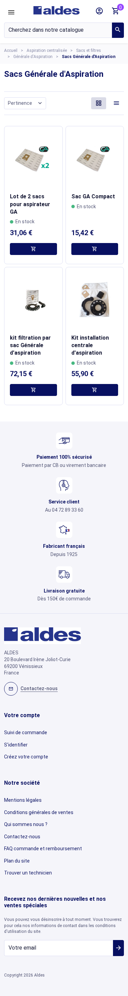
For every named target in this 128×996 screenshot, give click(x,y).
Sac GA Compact (93, 196)
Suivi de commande (25, 732)
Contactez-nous (22, 836)
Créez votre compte (26, 756)
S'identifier (16, 745)
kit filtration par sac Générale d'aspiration (30, 345)
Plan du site (17, 861)
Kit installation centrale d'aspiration (90, 345)
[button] (99, 10)
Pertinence (26, 102)
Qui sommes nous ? (25, 824)
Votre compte (22, 715)
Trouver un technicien (28, 873)
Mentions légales (23, 800)
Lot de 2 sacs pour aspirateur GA (30, 204)
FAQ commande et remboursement (43, 848)
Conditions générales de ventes (38, 812)
